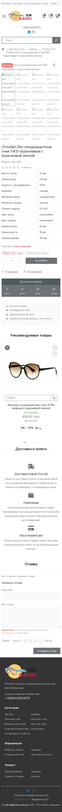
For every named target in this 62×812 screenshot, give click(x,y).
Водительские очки (15, 724)
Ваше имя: (7, 590)
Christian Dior (49, 49)
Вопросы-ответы (14, 749)
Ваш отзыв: (8, 604)
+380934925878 (31, 27)
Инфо (54, 3)
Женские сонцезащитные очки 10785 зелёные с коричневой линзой (30, 406)
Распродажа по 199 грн (17, 733)
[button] (57, 16)
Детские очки (38, 724)
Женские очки (16, 49)
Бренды (33, 49)
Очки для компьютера (17, 728)
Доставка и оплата (41, 754)
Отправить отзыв (46, 651)
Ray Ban (9, 714)
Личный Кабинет (14, 771)
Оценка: (6, 640)
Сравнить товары (14, 776)
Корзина (35, 776)
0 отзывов (26, 167)
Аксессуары (37, 728)
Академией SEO (40, 799)
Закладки (36, 771)
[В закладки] (54, 347)
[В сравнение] (54, 354)
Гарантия (36, 749)
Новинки (35, 714)
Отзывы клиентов (14, 754)
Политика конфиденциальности (31, 795)
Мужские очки (39, 719)
